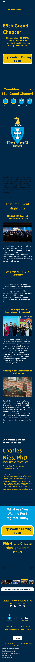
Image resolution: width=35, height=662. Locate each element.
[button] (3, 2)
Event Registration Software (10, 653)
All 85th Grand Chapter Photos (17, 589)
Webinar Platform (7, 655)
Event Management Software (11, 649)
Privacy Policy (6, 658)
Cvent (18, 637)
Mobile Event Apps (7, 651)
